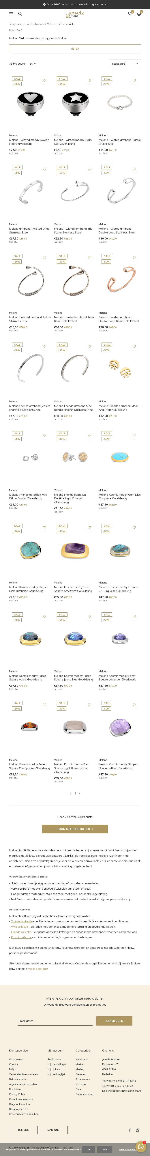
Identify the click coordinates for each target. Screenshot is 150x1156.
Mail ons (53, 1129)
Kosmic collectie (21, 937)
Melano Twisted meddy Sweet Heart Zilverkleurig (29, 141)
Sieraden (81, 1074)
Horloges (81, 1084)
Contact (13, 1064)
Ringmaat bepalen (19, 1104)
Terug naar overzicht (20, 24)
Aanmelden (114, 1021)
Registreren (54, 1059)
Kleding (80, 1069)
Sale (78, 1089)
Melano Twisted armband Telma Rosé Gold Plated (74, 319)
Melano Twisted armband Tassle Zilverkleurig (120, 141)
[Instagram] (137, 1130)
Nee (105, 1149)
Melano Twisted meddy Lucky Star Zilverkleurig (73, 141)
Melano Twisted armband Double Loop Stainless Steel (117, 230)
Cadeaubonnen (84, 1094)
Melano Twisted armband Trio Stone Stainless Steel (73, 230)
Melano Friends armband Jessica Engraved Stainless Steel (29, 407)
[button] (12, 14)
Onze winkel (16, 1059)
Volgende (79, 793)
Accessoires (83, 1079)
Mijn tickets (54, 1069)
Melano (51, 24)
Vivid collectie (19, 926)
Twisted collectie (22, 921)
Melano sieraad (37, 968)
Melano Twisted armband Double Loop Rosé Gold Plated (119, 319)
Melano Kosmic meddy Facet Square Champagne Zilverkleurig (29, 766)
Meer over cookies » (129, 1149)
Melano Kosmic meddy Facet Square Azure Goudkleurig (27, 677)
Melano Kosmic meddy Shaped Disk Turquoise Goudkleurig (28, 589)
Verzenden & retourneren (23, 1074)
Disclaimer (15, 1089)
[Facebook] (130, 1130)
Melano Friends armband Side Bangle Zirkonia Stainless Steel (73, 407)
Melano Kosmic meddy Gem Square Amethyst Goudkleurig (73, 589)
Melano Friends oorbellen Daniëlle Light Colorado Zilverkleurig (70, 498)
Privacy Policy (17, 1094)
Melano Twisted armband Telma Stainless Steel (30, 319)
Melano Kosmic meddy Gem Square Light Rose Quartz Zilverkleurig (71, 768)
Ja (89, 1149)
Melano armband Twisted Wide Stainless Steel (29, 230)
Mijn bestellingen (57, 1064)
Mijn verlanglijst (56, 1074)
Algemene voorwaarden (23, 1084)
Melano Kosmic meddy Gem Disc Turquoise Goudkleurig (119, 496)
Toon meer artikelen (74, 829)
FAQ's (12, 1069)
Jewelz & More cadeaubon (24, 1113)
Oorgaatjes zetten (19, 1109)
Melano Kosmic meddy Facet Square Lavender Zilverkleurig (117, 677)
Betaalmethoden (18, 1079)
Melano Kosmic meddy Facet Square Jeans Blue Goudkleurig (73, 677)
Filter (75, 48)
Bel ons (23, 1129)
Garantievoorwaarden (21, 1099)
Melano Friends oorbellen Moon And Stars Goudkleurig (118, 407)
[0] (138, 14)
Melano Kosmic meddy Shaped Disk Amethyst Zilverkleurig (118, 766)
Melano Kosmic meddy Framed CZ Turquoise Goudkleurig (118, 589)
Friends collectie (21, 932)
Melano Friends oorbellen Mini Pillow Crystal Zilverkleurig (28, 496)
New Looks (82, 1059)
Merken (39, 24)
